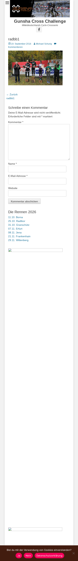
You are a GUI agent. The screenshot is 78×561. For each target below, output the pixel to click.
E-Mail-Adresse (17, 175)
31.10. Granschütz (18, 224)
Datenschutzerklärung (49, 555)
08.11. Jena (15, 232)
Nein (28, 555)
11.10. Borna (15, 217)
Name (12, 163)
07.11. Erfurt (15, 228)
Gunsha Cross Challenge (40, 21)
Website (12, 188)
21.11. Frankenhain (19, 236)
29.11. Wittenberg (18, 240)
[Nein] (73, 553)
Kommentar (15, 122)
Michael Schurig (44, 44)
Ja (18, 555)
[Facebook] (39, 29)
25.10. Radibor (16, 221)
